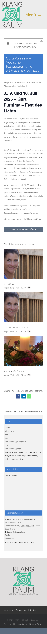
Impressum (9, 610)
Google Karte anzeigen (16, 532)
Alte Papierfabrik (11, 452)
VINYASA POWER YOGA (16, 327)
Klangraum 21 (10, 456)
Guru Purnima (35, 452)
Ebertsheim (24, 452)
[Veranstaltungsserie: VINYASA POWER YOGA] (29, 331)
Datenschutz (22, 610)
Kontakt (33, 610)
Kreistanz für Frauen (14, 371)
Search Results (11, 476)
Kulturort (20, 456)
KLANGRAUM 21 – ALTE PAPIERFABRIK (20, 519)
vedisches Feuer (11, 459)
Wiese (21, 459)
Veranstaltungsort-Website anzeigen (19, 542)
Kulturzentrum (31, 456)
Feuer (7, 445)
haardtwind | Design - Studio (30, 624)
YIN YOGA (9, 284)
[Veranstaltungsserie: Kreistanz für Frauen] (29, 375)
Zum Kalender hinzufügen (23, 229)
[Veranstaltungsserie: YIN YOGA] (29, 287)
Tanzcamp (8, 411)
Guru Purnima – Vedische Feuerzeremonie (28, 411)
